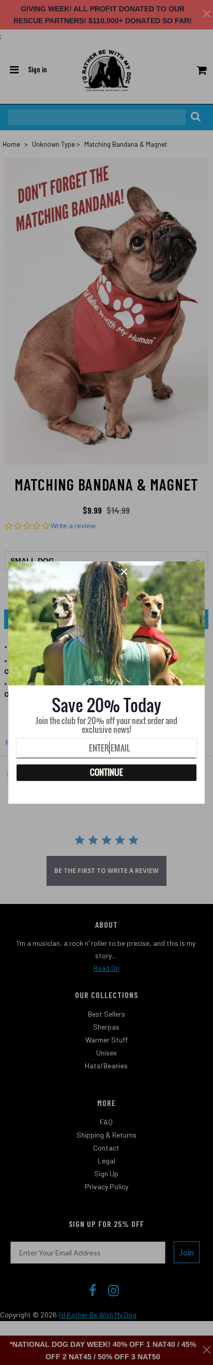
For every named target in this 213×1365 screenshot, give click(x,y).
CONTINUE (106, 772)
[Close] (159, 571)
